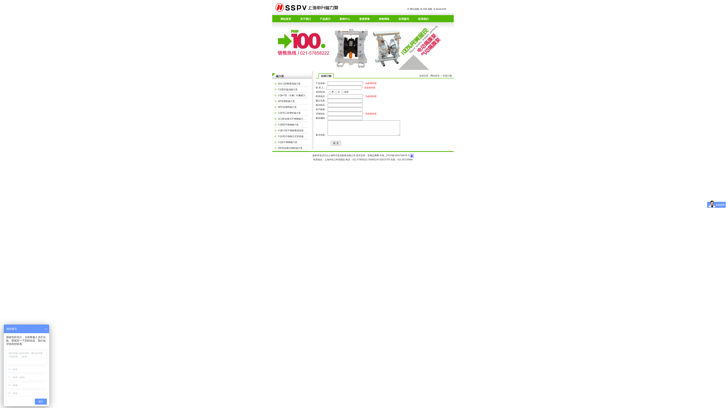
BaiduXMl (441, 9)
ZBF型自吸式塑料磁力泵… (291, 148)
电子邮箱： (321, 109)
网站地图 (414, 9)
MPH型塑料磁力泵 (287, 107)
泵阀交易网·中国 (376, 155)
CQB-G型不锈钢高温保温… (292, 130)
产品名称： (321, 83)
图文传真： (321, 100)
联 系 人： (321, 87)
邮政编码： (321, 118)
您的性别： (321, 92)
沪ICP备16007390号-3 (397, 155)
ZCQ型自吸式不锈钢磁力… (291, 118)
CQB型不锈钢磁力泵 (288, 124)
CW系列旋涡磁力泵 (288, 89)
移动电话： (321, 105)
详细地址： (321, 113)
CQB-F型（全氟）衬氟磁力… (293, 95)
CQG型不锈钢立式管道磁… (292, 136)
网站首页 (435, 75)
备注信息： (321, 135)
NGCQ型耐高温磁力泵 (289, 83)
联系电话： (321, 96)
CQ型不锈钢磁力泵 (287, 142)
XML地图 (427, 9)
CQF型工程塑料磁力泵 (289, 113)
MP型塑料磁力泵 (286, 101)
